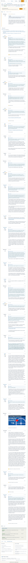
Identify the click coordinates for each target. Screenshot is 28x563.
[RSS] (26, 560)
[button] (9, 1)
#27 (25, 430)
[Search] (26, 1)
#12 (25, 171)
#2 (25, 35)
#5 (25, 81)
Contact (17, 560)
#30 (25, 494)
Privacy (23, 560)
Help (24, 560)
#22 (25, 335)
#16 (25, 249)
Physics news (3, 29)
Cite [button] (24, 25)
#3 (25, 57)
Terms (21, 560)
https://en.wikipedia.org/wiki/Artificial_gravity (14, 117)
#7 (25, 108)
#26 (25, 413)
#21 (25, 314)
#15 (25, 227)
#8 (25, 123)
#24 (25, 384)
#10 (25, 153)
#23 (25, 353)
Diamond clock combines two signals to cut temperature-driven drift (12, 33)
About (19, 560)
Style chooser (3, 560)
